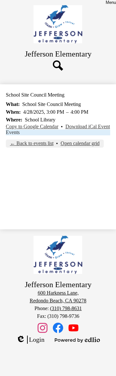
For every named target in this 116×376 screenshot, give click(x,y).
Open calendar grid (80, 143)
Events (13, 132)
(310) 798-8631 (66, 308)
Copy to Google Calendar (32, 126)
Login (30, 340)
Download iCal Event (87, 126)
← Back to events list (31, 143)
